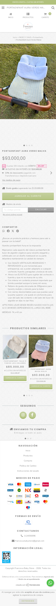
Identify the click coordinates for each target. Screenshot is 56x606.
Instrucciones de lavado (28, 471)
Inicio (15, 37)
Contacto (28, 460)
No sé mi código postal (12, 214)
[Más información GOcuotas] (42, 166)
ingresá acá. (49, 577)
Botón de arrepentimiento (29, 579)
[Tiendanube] (28, 586)
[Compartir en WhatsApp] (3, 231)
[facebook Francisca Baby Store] (32, 415)
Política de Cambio (28, 465)
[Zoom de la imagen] (52, 46)
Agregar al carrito (15, 378)
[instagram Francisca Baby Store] (23, 415)
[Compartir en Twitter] (12, 231)
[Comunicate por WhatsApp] (50, 582)
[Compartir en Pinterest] (17, 231)
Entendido (28, 601)
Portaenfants (38, 37)
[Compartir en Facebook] (8, 231)
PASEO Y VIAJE (25, 37)
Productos (28, 455)
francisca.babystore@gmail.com (29, 541)
